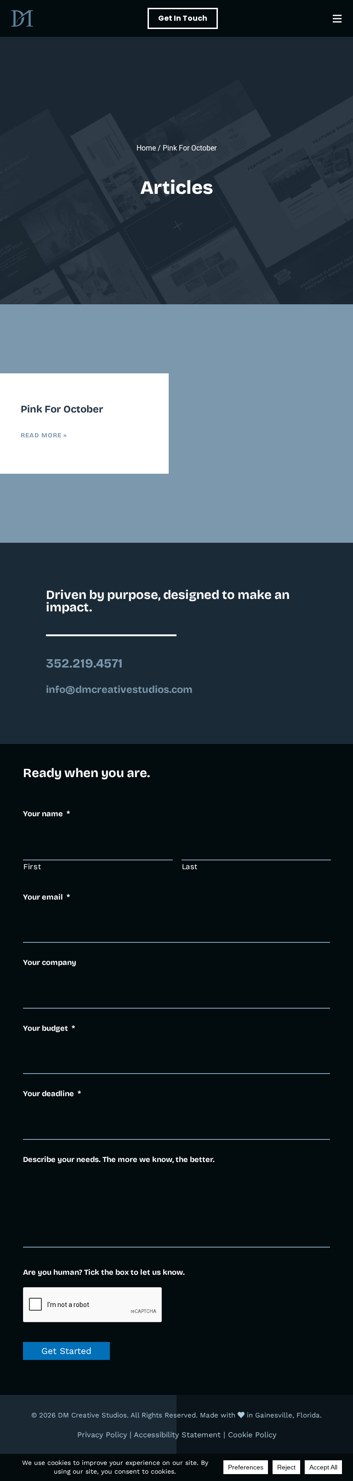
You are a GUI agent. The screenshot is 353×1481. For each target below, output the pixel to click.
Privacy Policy (102, 1434)
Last (190, 866)
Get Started (66, 1351)
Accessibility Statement (177, 1434)
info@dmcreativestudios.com (119, 690)
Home (146, 148)
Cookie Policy (252, 1434)
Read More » (44, 435)
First (32, 866)
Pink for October (62, 409)
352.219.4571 (84, 663)
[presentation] (93, 1305)
